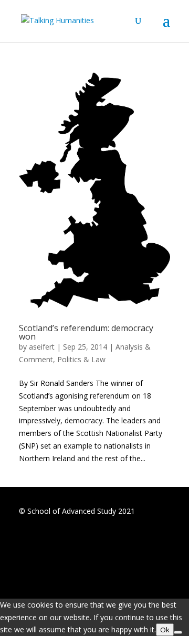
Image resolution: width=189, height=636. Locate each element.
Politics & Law (81, 359)
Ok (165, 629)
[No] (178, 632)
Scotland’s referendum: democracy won (86, 332)
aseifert (42, 347)
